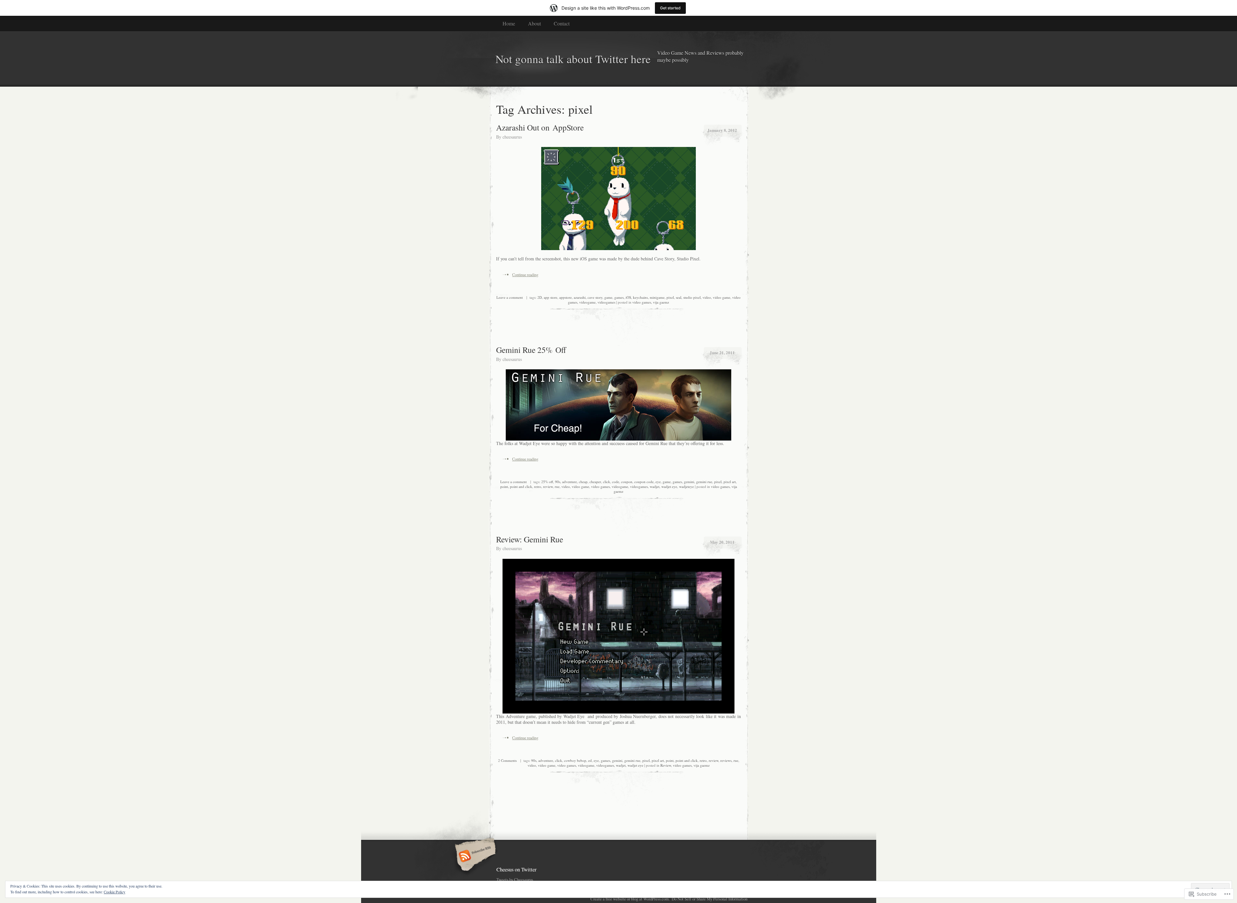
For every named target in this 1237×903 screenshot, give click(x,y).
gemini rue (704, 481)
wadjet (654, 486)
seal (678, 297)
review (548, 486)
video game (721, 297)
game (608, 297)
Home (509, 23)
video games (641, 302)
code (615, 481)
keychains (640, 297)
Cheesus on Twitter (516, 869)
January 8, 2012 (722, 130)
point (504, 486)
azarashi (580, 297)
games (619, 297)
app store (550, 297)
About (534, 23)
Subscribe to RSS (474, 856)
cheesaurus (512, 137)
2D (539, 297)
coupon (626, 481)
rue (557, 486)
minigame (657, 297)
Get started (670, 7)
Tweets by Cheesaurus (514, 879)
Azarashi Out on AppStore (540, 127)
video (707, 297)
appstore (565, 297)
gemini (689, 481)
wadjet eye (669, 486)
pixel (670, 297)
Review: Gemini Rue (529, 539)
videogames (606, 302)
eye (658, 481)
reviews (726, 760)
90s (557, 481)
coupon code (644, 481)
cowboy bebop (575, 760)
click (606, 481)
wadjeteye (686, 486)
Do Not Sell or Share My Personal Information (709, 899)
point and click (521, 486)
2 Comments (507, 760)
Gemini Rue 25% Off (531, 349)
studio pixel (692, 297)
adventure (569, 481)
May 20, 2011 (722, 542)
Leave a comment (509, 297)
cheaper (595, 481)
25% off (547, 481)
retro (537, 486)
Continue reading (525, 274)
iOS (628, 297)
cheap (583, 481)
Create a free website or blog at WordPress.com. (630, 899)
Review (665, 765)
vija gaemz (661, 302)
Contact (562, 23)
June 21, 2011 (722, 352)
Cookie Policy (114, 891)
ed (590, 760)
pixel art (730, 481)
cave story (595, 297)
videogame (587, 302)
